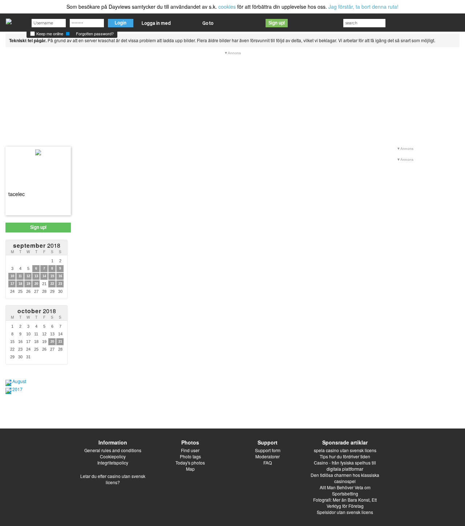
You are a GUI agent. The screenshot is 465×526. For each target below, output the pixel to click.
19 (28, 284)
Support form (267, 450)
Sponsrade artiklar (345, 442)
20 (36, 284)
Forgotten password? (95, 33)
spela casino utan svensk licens (345, 450)
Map (190, 469)
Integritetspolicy (112, 462)
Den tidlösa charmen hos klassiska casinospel (345, 478)
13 (36, 276)
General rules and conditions (112, 450)
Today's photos (190, 462)
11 (20, 276)
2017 (17, 389)
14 (44, 276)
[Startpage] (9, 19)
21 (60, 341)
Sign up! (276, 22)
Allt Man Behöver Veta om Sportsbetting (345, 490)
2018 (36, 245)
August (19, 381)
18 (20, 284)
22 (52, 284)
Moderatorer (267, 456)
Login (120, 22)
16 (60, 276)
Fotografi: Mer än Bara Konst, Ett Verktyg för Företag (345, 503)
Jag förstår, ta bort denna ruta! (363, 6)
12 (28, 276)
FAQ (267, 462)
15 (52, 276)
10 (12, 276)
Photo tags (190, 456)
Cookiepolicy (113, 456)
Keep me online (49, 33)
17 (12, 284)
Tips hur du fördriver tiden (345, 456)
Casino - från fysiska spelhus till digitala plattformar (345, 465)
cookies (227, 6)
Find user (190, 450)
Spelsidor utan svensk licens (345, 512)
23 (60, 284)
